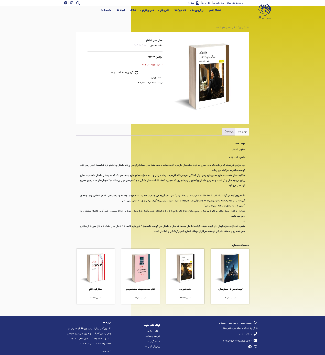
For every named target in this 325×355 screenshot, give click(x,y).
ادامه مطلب (105, 351)
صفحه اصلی (215, 10)
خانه (247, 27)
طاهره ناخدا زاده (146, 82)
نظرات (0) (229, 131)
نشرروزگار (164, 10)
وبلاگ (133, 10)
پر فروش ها (197, 10)
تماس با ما (106, 10)
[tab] (242, 132)
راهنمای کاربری (153, 331)
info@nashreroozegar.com (238, 341)
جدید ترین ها (153, 341)
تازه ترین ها (180, 10)
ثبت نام (191, 3)
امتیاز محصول (156, 45)
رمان (241, 27)
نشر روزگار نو (148, 10)
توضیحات (242, 131)
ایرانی (234, 27)
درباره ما (121, 10)
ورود (204, 3)
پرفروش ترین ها (152, 346)
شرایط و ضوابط (152, 336)
